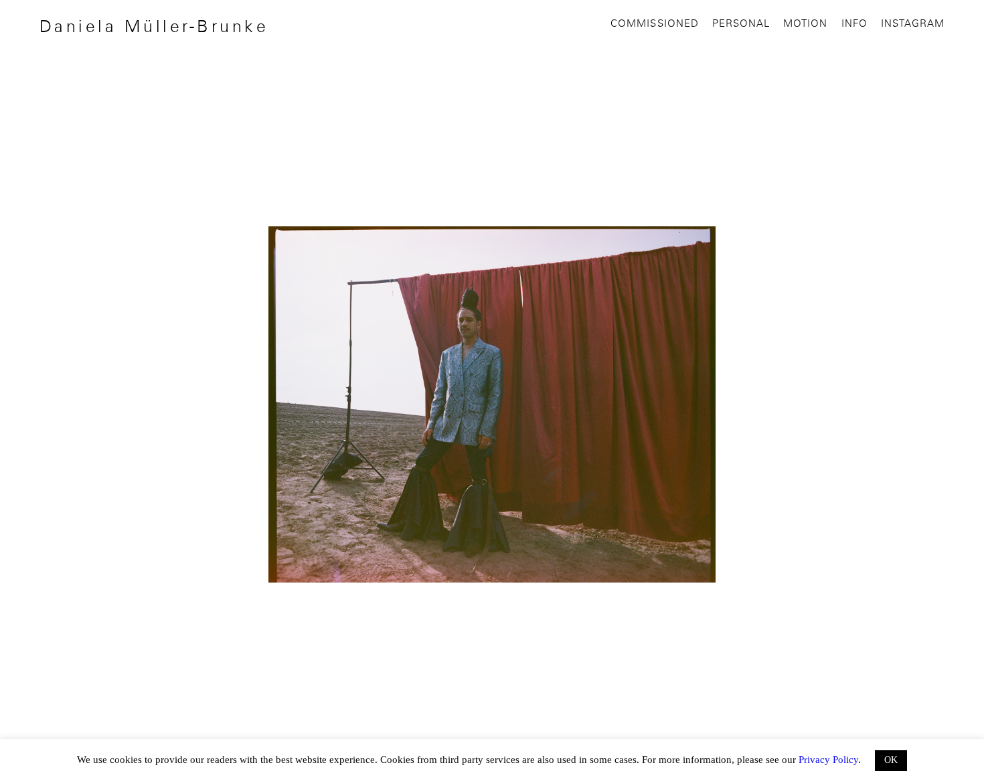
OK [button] (891, 760)
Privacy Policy (828, 759)
